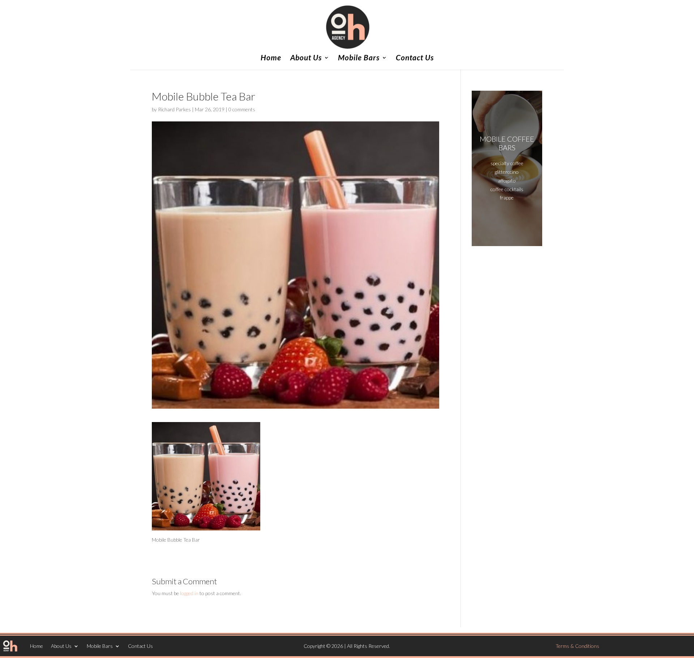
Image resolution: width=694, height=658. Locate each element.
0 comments (241, 109)
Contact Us (415, 58)
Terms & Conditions (577, 646)
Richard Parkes (174, 109)
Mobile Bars (359, 58)
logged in (189, 593)
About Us (306, 58)
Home (271, 58)
